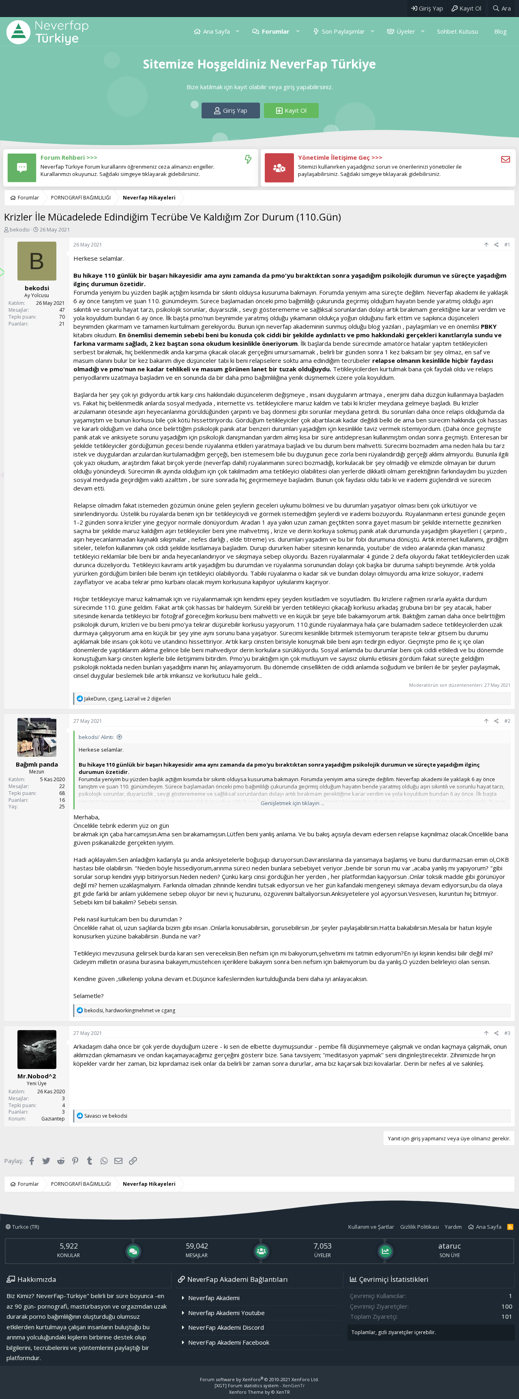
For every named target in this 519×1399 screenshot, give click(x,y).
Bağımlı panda (37, 764)
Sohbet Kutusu (457, 31)
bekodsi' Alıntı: (96, 737)
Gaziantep (53, 1118)
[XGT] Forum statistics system (259, 1385)
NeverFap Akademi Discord (226, 1327)
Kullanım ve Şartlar (371, 1226)
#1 (507, 244)
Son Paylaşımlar (343, 31)
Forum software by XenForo (259, 1379)
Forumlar (276, 31)
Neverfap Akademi (214, 1298)
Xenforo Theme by (259, 1392)
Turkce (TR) (25, 1226)
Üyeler (406, 31)
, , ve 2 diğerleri (127, 698)
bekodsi (20, 229)
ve (105, 1115)
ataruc (449, 1246)
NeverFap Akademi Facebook (228, 1342)
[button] (237, 31)
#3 (507, 1033)
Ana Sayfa (216, 31)
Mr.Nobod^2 (36, 1076)
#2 (507, 721)
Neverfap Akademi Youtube (226, 1313)
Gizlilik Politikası (419, 1226)
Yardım (453, 1226)
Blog (500, 31)
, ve (129, 1010)
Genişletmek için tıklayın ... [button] (292, 803)
